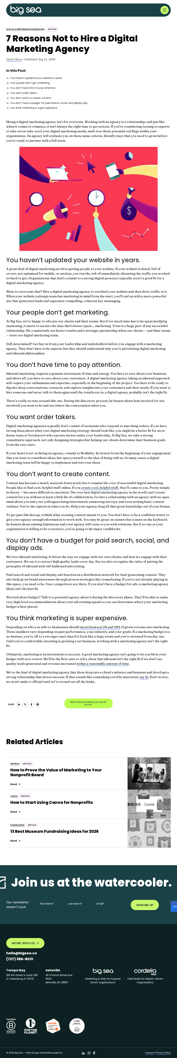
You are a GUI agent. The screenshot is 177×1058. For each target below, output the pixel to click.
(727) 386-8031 (19, 959)
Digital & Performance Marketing (25, 29)
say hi (144, 677)
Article (52, 29)
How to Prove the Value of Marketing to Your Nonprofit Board (56, 772)
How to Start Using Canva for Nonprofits (51, 802)
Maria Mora (14, 59)
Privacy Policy (163, 1052)
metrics (15, 763)
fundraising (17, 825)
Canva (14, 796)
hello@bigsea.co (21, 953)
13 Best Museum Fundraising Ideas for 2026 (54, 831)
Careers (149, 1052)
